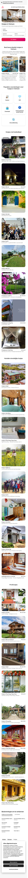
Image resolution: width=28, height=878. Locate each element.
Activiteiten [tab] (17, 814)
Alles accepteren (13, 862)
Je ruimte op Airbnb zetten (18, 7)
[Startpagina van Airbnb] (3, 7)
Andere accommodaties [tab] (7, 814)
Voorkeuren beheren (13, 869)
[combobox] (13, 30)
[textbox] (7, 35)
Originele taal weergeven (8, 3)
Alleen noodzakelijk (13, 865)
